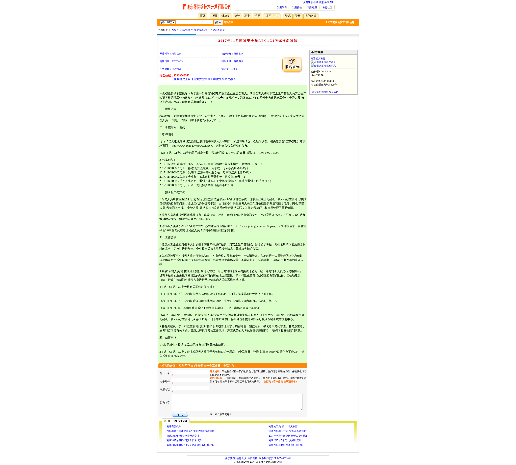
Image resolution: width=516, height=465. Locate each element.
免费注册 (308, 2)
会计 (237, 15)
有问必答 (310, 15)
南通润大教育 (318, 58)
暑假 (326, 2)
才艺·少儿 (272, 15)
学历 (257, 15)
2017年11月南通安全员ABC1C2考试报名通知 (190, 431)
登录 (315, 2)
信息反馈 (241, 458)
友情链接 (252, 458)
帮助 (332, 2)
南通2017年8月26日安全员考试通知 (287, 431)
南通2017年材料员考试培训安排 (286, 445)
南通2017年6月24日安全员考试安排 (185, 440)
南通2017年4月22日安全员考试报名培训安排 (190, 445)
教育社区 (327, 7)
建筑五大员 (219, 29)
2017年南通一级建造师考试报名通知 (288, 435)
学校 (298, 15)
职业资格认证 (201, 29)
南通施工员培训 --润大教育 (283, 426)
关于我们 (230, 458)
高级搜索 (228, 22)
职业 (247, 15)
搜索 (321, 2)
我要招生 (297, 7)
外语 (214, 15)
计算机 (226, 15)
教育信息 (185, 29)
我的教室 (312, 7)
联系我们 (264, 458)
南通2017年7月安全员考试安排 (182, 435)
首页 (202, 15)
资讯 (288, 15)
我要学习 (282, 7)
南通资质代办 (173, 426)
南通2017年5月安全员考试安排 (285, 440)
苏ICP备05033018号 (280, 458)
